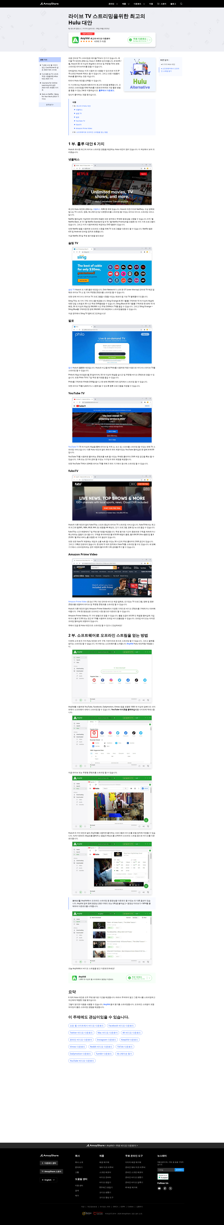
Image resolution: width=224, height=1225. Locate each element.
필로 (77, 117)
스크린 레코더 (105, 1172)
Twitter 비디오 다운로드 (81, 1032)
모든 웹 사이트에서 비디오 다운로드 (87, 1025)
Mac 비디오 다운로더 (108, 1032)
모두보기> (50, 104)
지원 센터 (79, 1185)
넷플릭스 (79, 110)
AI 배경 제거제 (131, 1187)
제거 (77, 1195)
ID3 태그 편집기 (106, 1187)
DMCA (115, 1206)
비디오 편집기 (105, 1182)
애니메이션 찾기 (124, 1053)
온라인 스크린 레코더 (134, 1172)
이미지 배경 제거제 (133, 1162)
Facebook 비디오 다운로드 (121, 1025)
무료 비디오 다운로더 (126, 1145)
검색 (77, 1190)
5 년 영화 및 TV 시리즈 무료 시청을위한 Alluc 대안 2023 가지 (50, 76)
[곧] (159, 1188)
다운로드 (137, 3)
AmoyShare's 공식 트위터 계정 (170, 1188)
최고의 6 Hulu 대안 (83, 106)
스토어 (163, 3)
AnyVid (130, 643)
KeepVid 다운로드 (129, 1039)
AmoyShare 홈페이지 (49, 3)
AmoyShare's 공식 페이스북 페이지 (165, 1188)
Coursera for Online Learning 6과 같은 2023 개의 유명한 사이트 (50, 86)
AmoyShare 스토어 (52, 1171)
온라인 (111, 3)
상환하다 (139, 1206)
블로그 (173, 3)
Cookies (131, 1206)
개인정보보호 (92, 1206)
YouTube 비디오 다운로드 (82, 1060)
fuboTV (78, 124)
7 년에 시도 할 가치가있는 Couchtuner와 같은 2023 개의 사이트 (50, 67)
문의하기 (79, 1167)
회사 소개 (79, 1162)
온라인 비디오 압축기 (134, 1182)
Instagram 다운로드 (106, 1039)
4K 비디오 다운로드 (131, 1032)
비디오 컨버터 (105, 1177)
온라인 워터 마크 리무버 (135, 1167)
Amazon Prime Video (84, 128)
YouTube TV (80, 121)
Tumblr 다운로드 (104, 1053)
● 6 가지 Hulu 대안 (168, 64)
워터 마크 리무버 (106, 1167)
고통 (77, 1172)
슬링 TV (79, 113)
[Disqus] (112, 1103)
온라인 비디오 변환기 (134, 1177)
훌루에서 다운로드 (106, 90)
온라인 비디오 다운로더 (81, 1039)
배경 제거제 (104, 1162)
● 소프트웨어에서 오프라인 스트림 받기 (170, 69)
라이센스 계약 (105, 1206)
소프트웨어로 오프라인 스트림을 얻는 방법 (92, 132)
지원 (151, 3)
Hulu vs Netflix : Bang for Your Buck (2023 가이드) (50, 96)
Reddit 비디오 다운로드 (101, 1046)
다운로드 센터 (50, 1163)
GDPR (123, 1206)
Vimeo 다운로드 (77, 1046)
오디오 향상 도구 (106, 1197)
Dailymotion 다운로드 (80, 1053)
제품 (124, 3)
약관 (82, 1206)
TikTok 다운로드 (125, 1046)
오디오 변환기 (105, 1192)
